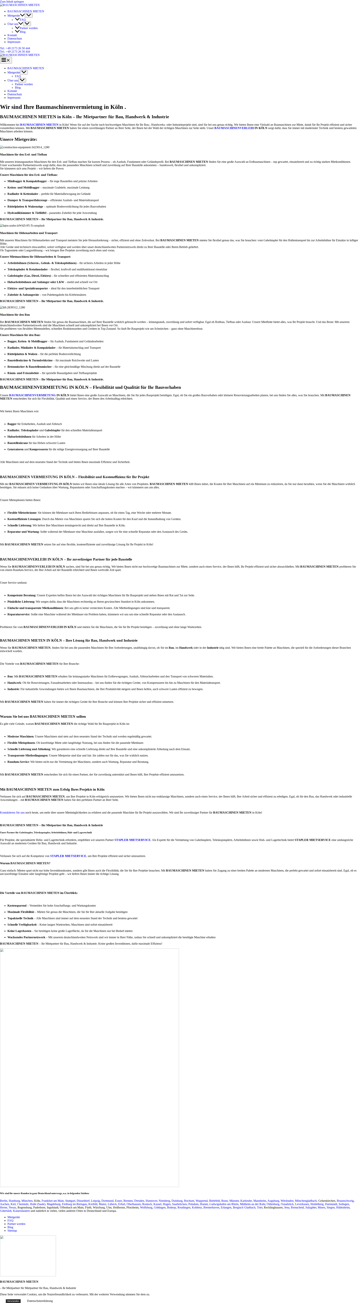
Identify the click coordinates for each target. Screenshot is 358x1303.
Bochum (189, 1200)
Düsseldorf (83, 1200)
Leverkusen (302, 1204)
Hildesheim (343, 1207)
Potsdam (193, 1204)
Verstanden (13, 1301)
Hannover (151, 1200)
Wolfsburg (146, 1207)
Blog (23, 31)
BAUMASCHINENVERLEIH (234, 128)
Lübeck (112, 1204)
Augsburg (273, 1200)
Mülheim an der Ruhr (252, 1204)
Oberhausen (134, 1204)
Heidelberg (317, 1204)
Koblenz (197, 1207)
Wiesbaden (287, 1200)
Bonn (224, 1200)
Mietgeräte (13, 15)
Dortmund (107, 1200)
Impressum (13, 41)
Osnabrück (287, 1204)
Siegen (331, 1207)
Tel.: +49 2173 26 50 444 (15, 51)
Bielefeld (214, 1200)
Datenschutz (14, 38)
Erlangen (226, 1207)
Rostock (147, 1204)
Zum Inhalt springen (12, 1)
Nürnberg (164, 1200)
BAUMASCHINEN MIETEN (25, 11)
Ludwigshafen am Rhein (223, 1204)
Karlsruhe (246, 1200)
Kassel (157, 1204)
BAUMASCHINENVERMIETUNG (32, 395)
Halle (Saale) (37, 1204)
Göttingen (160, 1207)
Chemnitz (23, 1204)
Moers (321, 1207)
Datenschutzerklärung (40, 1300)
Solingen (344, 1204)
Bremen (128, 1200)
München (27, 1200)
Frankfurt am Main (53, 1200)
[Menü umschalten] (29, 15)
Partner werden (29, 28)
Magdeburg (53, 1204)
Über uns (12, 24)
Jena (286, 1207)
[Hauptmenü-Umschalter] (6, 60)
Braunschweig (345, 1200)
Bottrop (171, 1207)
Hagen (167, 1204)
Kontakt (12, 35)
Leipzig (95, 1200)
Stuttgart (70, 1200)
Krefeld (92, 1204)
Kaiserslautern (21, 1210)
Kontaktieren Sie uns (12, 812)
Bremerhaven (211, 1207)
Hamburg (14, 1200)
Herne (3, 1207)
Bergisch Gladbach (244, 1207)
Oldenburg (273, 1204)
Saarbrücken (179, 1204)
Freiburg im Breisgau (74, 1204)
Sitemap (12, 1230)
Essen (118, 1200)
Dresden (139, 1200)
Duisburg (177, 1200)
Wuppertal (202, 1200)
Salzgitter (310, 1207)
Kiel (13, 1204)
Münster (234, 1200)
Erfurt (121, 1204)
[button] (22, 15)
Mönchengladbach (306, 1200)
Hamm (204, 1204)
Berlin (3, 1200)
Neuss (12, 1207)
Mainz (102, 1204)
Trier (259, 1207)
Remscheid (297, 1207)
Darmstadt (331, 1204)
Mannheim (259, 1200)
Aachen (4, 1204)
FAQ (23, 19)
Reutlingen (184, 1207)
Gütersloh (6, 1210)
